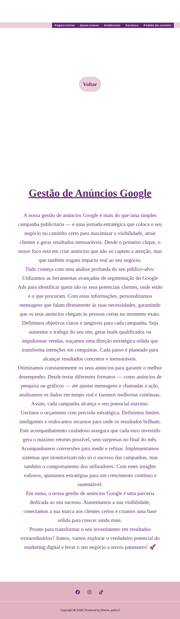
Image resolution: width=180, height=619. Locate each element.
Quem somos (89, 25)
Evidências (112, 25)
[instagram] (90, 592)
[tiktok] (102, 592)
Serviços (132, 25)
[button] (90, 84)
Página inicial (65, 25)
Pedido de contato (157, 25)
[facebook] (78, 592)
